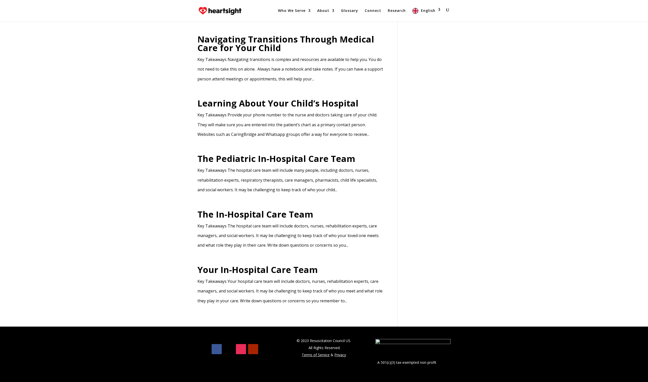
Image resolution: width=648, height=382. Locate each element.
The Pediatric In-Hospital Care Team (276, 158)
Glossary (349, 11)
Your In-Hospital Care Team (257, 269)
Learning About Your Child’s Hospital (277, 103)
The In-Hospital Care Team (255, 214)
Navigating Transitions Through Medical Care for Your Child (285, 43)
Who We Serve (292, 11)
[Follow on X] (229, 349)
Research (397, 11)
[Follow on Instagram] (241, 349)
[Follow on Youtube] (253, 349)
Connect (373, 11)
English (428, 10)
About (323, 11)
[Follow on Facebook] (217, 349)
